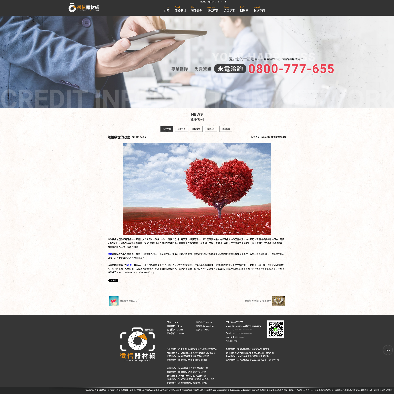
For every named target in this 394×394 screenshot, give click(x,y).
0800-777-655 (237, 322)
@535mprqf (239, 337)
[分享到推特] (218, 2)
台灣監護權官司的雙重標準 (258, 301)
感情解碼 (213, 9)
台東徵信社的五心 (128, 301)
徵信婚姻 (226, 129)
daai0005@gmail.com (242, 333)
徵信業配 (211, 129)
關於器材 (180, 9)
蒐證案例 (196, 9)
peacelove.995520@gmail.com (247, 326)
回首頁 (254, 137)
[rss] (225, 2)
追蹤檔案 (229, 9)
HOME (203, 2)
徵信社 (130, 265)
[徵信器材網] (84, 8)
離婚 (110, 254)
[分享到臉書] (222, 2)
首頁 (167, 9)
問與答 (244, 9)
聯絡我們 (259, 9)
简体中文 (211, 2)
